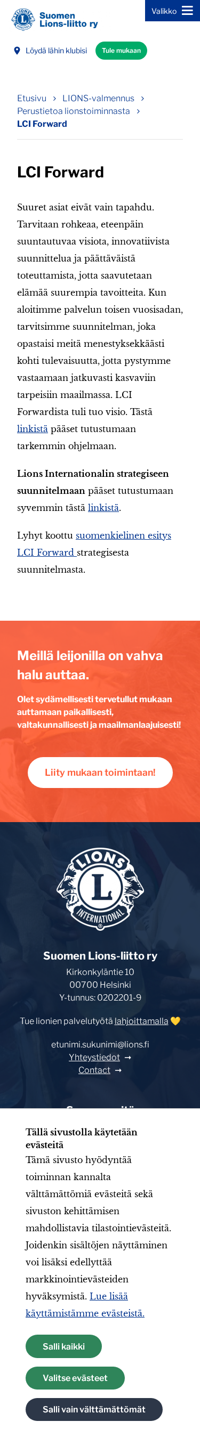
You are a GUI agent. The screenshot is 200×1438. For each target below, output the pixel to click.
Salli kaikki (64, 1347)
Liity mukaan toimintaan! (100, 772)
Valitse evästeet (75, 1378)
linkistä (32, 429)
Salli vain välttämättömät (94, 1409)
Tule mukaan (121, 50)
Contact (94, 1070)
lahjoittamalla (142, 1021)
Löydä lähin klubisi (56, 50)
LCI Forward (42, 124)
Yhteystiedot (94, 1057)
